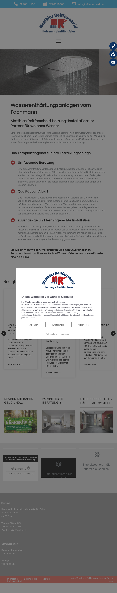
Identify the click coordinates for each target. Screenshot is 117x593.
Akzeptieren (83, 324)
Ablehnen (33, 324)
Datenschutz (51, 333)
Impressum (65, 333)
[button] (113, 46)
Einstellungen (58, 324)
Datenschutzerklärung (59, 315)
